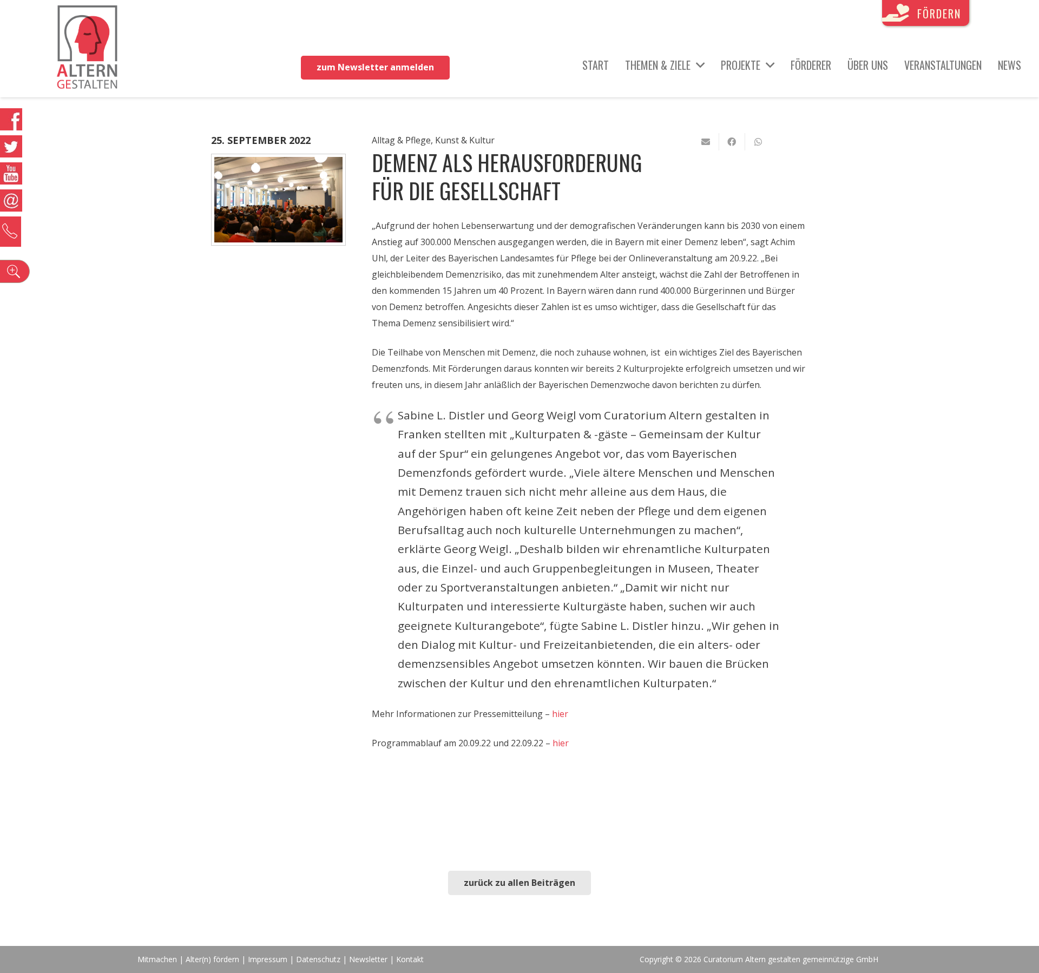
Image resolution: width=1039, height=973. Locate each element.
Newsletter (369, 959)
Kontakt (410, 959)
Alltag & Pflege (401, 140)
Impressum (267, 959)
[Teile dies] (732, 141)
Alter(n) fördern (212, 959)
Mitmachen (157, 959)
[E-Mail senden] (706, 141)
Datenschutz (318, 959)
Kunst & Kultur (465, 140)
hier (560, 714)
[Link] (87, 48)
